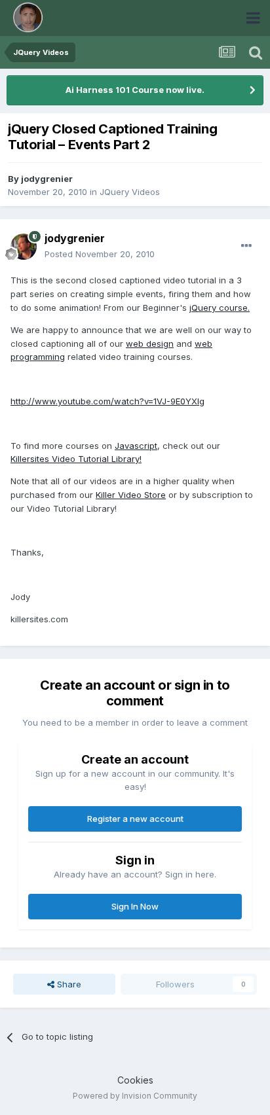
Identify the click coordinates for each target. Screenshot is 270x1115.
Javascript (136, 445)
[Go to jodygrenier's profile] (23, 247)
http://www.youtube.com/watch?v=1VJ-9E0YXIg (107, 401)
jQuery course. (219, 307)
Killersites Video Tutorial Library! (76, 458)
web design (150, 343)
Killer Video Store (131, 494)
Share (67, 984)
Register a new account (135, 818)
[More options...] (246, 246)
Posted (100, 254)
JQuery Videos (130, 191)
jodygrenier (47, 178)
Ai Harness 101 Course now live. (135, 89)
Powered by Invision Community (135, 1096)
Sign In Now (135, 906)
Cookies (135, 1080)
